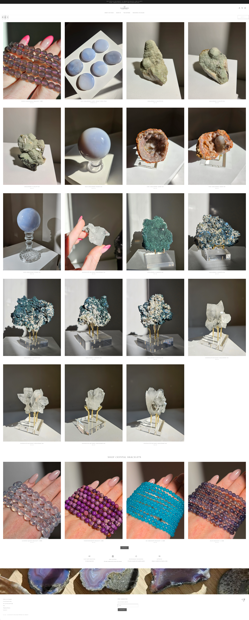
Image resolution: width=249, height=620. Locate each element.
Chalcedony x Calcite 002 (217, 101)
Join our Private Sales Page (8, 603)
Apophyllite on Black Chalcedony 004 (93, 443)
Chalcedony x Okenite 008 (155, 272)
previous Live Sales (138, 12)
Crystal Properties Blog (7, 601)
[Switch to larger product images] (2, 17)
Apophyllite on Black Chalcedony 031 (93, 272)
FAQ (4, 605)
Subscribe (122, 609)
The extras (127, 12)
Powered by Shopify (23, 614)
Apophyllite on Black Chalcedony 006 (32, 443)
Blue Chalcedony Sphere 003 (32, 272)
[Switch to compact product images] (7, 17)
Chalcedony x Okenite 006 (217, 272)
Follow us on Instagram (7, 599)
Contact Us (5, 610)
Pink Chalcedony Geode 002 (217, 186)
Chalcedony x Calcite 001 (32, 186)
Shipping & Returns (6, 607)
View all (124, 547)
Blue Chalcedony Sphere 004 (93, 186)
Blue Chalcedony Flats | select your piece (94, 101)
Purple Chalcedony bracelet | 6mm (32, 101)
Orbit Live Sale (109, 12)
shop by (118, 12)
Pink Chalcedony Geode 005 (155, 186)
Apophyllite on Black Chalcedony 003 (155, 443)
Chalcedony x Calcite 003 (155, 101)
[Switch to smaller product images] (5, 17)
